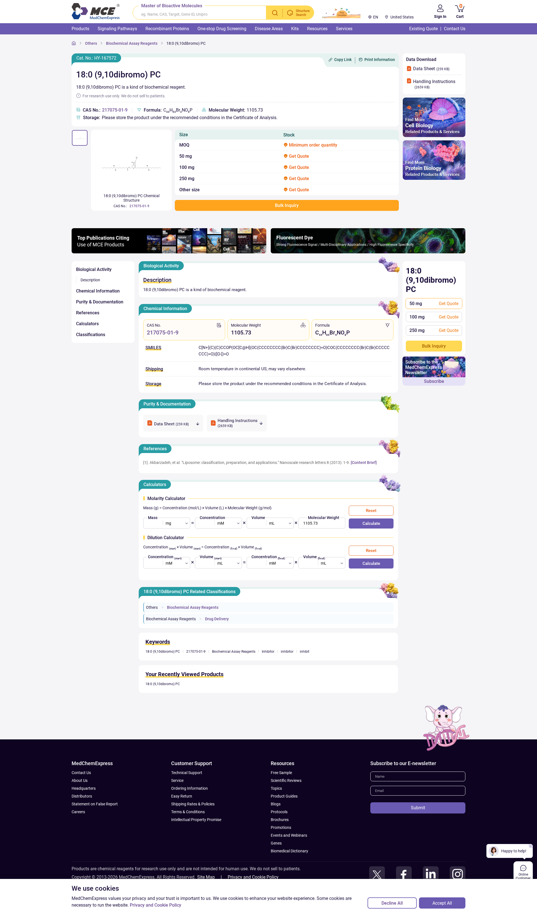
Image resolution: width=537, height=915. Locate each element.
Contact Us (81, 772)
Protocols (279, 812)
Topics (276, 788)
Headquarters (84, 788)
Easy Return (181, 796)
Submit (418, 807)
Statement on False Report (95, 804)
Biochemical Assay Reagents (131, 43)
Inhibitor (268, 652)
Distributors (82, 796)
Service (177, 780)
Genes (276, 843)
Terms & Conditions (188, 812)
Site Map (206, 877)
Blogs (276, 804)
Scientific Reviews (286, 780)
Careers (78, 812)
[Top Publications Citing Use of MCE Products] (169, 251)
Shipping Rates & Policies (193, 804)
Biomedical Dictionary (289, 851)
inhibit (304, 652)
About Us (80, 780)
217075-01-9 (115, 110)
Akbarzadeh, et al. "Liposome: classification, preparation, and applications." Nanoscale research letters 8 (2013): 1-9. (250, 462)
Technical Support (186, 772)
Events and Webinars (289, 835)
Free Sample (281, 772)
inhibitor (287, 652)
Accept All (442, 903)
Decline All (392, 903)
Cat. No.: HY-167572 (96, 58)
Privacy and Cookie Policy (253, 877)
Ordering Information (189, 788)
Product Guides (284, 796)
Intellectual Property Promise (196, 819)
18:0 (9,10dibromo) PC (186, 43)
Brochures (280, 819)
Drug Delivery (217, 619)
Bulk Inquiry (434, 346)
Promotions (281, 827)
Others (91, 43)
